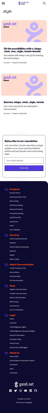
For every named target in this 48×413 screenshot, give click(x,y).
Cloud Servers (14, 306)
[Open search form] (44, 3)
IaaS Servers (14, 222)
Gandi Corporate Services (18, 239)
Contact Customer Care (18, 268)
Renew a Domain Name (18, 297)
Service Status (14, 272)
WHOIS (12, 255)
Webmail (13, 251)
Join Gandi (13, 373)
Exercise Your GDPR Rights (19, 347)
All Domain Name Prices (18, 197)
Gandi (8, 62)
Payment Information (17, 335)
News (11, 369)
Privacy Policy (14, 343)
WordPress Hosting (16, 205)
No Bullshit (13, 365)
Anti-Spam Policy (15, 339)
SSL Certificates (15, 230)
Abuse (12, 319)
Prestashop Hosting (16, 213)
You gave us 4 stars (24, 399)
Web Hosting (14, 201)
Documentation (15, 276)
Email (12, 226)
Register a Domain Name (18, 289)
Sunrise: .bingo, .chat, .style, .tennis (24, 102)
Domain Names (15, 193)
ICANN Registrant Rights (18, 327)
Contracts (13, 323)
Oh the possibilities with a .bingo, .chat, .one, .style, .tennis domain (23, 50)
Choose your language (24, 402)
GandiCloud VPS (15, 217)
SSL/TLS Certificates (16, 310)
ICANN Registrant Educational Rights (22, 331)
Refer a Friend (14, 259)
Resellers (13, 243)
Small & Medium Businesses (19, 247)
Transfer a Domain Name (18, 293)
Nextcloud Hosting (16, 209)
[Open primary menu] (3, 3)
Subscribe (24, 168)
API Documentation (16, 280)
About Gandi (14, 356)
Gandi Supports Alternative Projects (22, 360)
